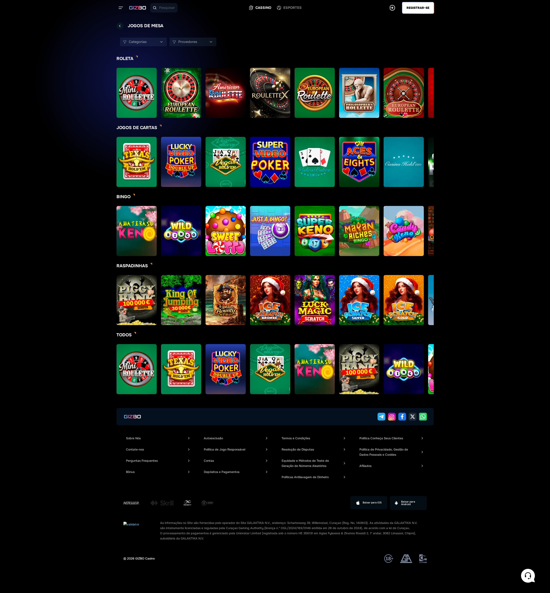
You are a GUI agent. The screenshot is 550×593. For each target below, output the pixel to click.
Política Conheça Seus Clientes (381, 438)
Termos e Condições (296, 438)
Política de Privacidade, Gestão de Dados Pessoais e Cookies (383, 452)
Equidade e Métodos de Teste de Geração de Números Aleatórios (305, 463)
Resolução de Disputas (298, 449)
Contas (209, 461)
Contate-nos (135, 449)
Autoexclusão (213, 438)
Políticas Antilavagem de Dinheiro (305, 477)
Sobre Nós (133, 438)
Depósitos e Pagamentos (221, 472)
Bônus (130, 472)
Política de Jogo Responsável (224, 449)
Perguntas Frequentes (142, 461)
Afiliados (365, 466)
